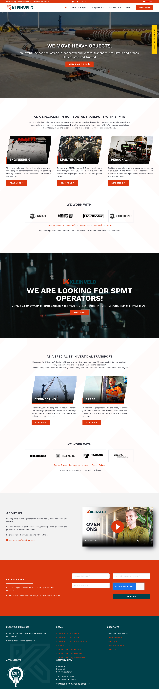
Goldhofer (71, 225)
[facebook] (77, 1)
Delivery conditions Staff (69, 637)
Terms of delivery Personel (70, 653)
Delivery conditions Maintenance (72, 641)
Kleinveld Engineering (118, 633)
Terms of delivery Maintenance (71, 657)
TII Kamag (50, 225)
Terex (94, 465)
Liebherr (85, 465)
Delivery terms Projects (68, 633)
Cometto (61, 225)
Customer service (116, 645)
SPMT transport (115, 637)
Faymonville (98, 225)
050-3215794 (54, 595)
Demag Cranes (60, 465)
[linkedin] (73, 1)
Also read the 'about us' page (21, 540)
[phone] (86, 1)
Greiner (109, 225)
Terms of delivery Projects (69, 649)
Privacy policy (64, 645)
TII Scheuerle (85, 225)
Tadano (102, 465)
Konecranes (74, 465)
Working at (113, 641)
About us (112, 649)
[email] (81, 1)
